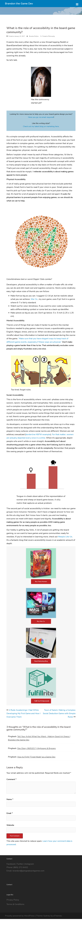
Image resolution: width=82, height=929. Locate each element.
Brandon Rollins (34, 36)
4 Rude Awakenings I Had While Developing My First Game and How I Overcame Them (23, 713)
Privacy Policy (12, 899)
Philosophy (51, 36)
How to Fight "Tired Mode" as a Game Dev (36, 757)
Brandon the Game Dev (19, 3)
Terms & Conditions (15, 904)
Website (10, 825)
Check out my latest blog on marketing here (41, 126)
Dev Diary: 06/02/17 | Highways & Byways (36, 748)
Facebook (10, 864)
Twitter (20, 864)
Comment (11, 779)
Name (9, 799)
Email (9, 813)
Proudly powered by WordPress (19, 915)
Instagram (29, 864)
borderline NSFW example (38, 434)
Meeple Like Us (65, 536)
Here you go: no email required (41, 117)
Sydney (46, 915)
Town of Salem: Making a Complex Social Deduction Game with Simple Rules (59, 713)
